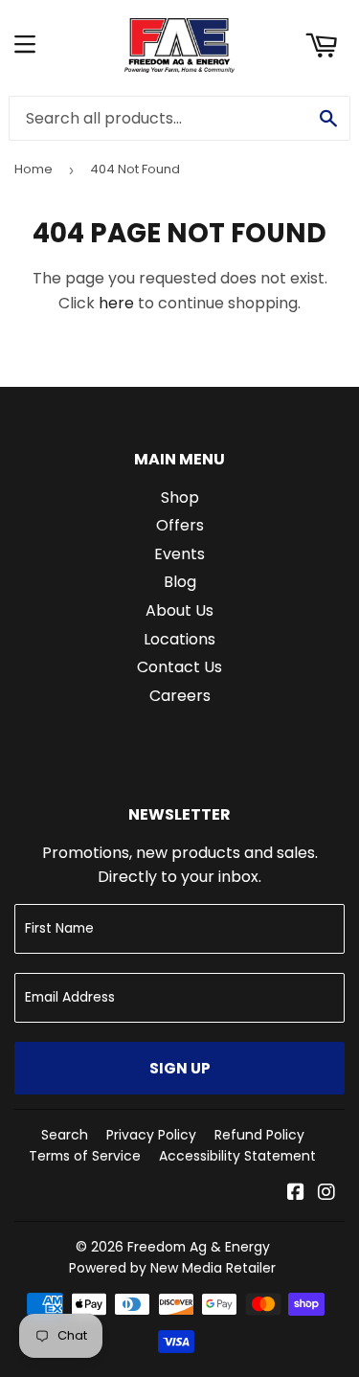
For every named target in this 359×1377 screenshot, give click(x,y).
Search (64, 1134)
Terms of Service (85, 1155)
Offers (180, 525)
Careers (180, 696)
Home (33, 169)
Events (179, 554)
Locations (179, 639)
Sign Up (180, 1068)
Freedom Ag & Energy (198, 1246)
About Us (179, 610)
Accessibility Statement (237, 1155)
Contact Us (179, 667)
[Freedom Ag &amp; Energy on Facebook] (295, 1194)
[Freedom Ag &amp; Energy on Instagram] (326, 1194)
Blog (180, 582)
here (116, 303)
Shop (180, 497)
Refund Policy (259, 1134)
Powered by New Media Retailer (172, 1267)
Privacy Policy (151, 1134)
